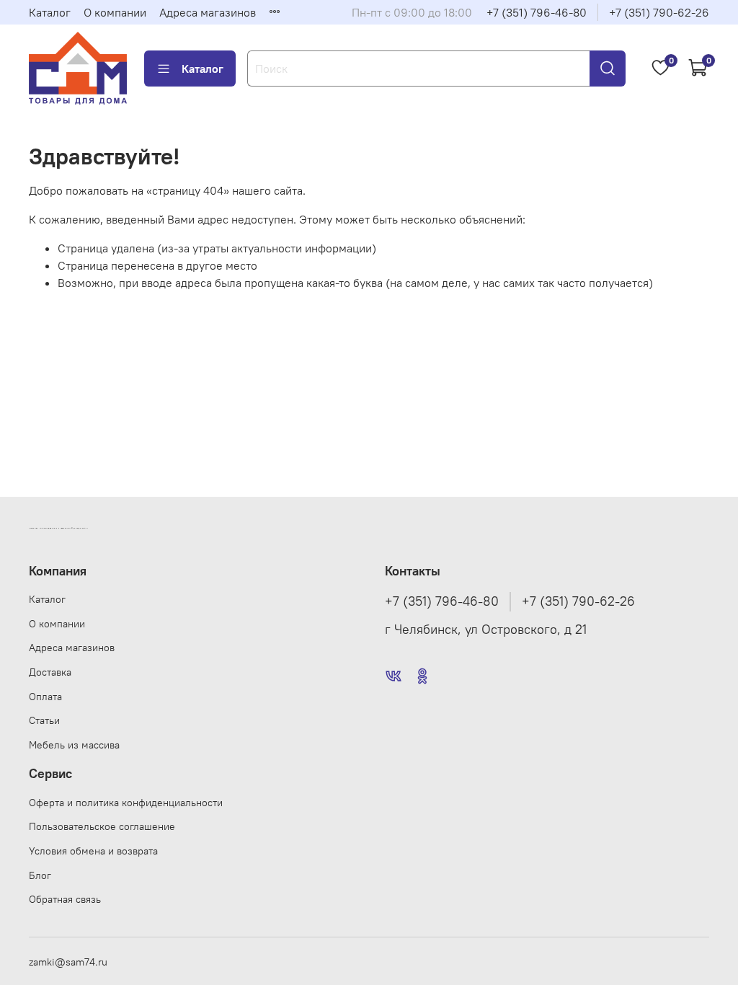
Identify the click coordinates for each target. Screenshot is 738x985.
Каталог (50, 12)
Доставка (50, 672)
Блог (40, 875)
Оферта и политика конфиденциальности (126, 802)
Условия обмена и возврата (93, 850)
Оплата (45, 696)
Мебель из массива (74, 744)
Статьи (44, 720)
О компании (115, 12)
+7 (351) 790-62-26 (659, 12)
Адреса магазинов (207, 12)
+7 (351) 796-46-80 (536, 12)
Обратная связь (65, 899)
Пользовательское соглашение (102, 826)
